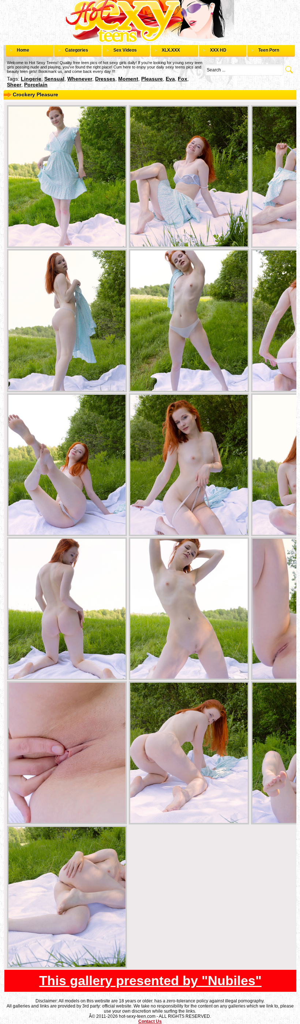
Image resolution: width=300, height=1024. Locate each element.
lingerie (31, 79)
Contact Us (150, 1021)
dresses (105, 79)
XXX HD (218, 50)
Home (23, 50)
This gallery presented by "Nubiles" (150, 980)
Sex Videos (125, 50)
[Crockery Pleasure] (67, 176)
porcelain (36, 85)
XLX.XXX (171, 50)
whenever (79, 79)
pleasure (152, 79)
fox (182, 79)
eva (170, 79)
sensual (54, 79)
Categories (76, 50)
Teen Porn (268, 50)
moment (128, 79)
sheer (14, 85)
